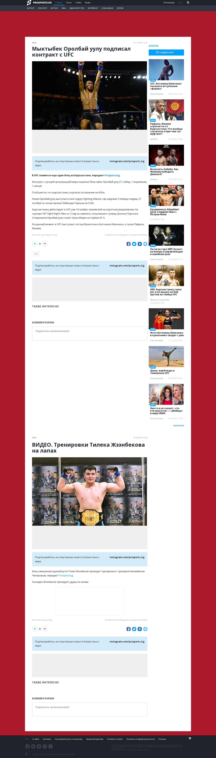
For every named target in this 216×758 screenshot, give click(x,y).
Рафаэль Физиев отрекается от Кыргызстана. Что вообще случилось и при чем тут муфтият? (166, 127)
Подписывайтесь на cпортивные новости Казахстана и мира (89, 163)
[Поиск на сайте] (188, 2)
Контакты (47, 739)
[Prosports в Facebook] (28, 746)
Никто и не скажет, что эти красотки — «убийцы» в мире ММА (166, 410)
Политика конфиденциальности (141, 739)
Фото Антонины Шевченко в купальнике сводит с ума (167, 333)
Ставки (78, 2)
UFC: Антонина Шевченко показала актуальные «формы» (165, 85)
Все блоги (179, 425)
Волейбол (93, 8)
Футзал (54, 8)
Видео (88, 2)
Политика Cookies (115, 739)
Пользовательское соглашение (68, 739)
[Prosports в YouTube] (50, 746)
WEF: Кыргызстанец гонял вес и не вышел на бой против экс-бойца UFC (166, 291)
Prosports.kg (112, 175)
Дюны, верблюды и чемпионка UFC (162, 371)
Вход (180, 2)
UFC (36, 253)
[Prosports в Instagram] (45, 746)
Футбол (30, 8)
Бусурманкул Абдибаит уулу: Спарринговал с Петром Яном (164, 211)
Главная (58, 2)
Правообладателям (94, 739)
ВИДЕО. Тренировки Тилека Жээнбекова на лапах (88, 448)
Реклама (162, 739)
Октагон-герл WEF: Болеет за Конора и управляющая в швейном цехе (166, 251)
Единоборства (77, 8)
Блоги (69, 2)
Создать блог (166, 52)
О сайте (35, 739)
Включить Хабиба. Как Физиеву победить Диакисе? (164, 171)
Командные (107, 8)
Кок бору (42, 8)
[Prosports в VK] (39, 746)
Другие (120, 8)
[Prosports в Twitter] (33, 746)
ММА (64, 8)
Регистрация (169, 2)
